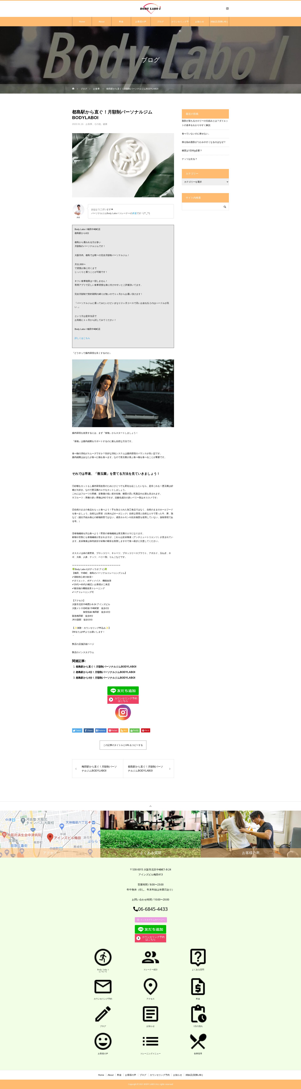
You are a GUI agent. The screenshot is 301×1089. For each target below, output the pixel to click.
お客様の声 (140, 21)
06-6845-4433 (153, 909)
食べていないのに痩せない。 (196, 133)
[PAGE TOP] (150, 806)
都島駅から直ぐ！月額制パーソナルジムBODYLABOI (106, 666)
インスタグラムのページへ (152, 919)
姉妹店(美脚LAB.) (219, 21)
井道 (134, 213)
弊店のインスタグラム (83, 652)
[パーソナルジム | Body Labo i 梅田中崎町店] (150, 8)
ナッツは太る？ (189, 158)
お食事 (89, 124)
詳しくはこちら (82, 338)
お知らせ (199, 21)
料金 (121, 21)
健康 (105, 124)
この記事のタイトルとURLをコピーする (123, 745)
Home (82, 21)
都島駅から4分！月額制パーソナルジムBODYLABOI (105, 672)
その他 (97, 124)
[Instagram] (227, 8)
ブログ (160, 21)
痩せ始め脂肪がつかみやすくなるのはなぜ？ (204, 142)
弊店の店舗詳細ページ (83, 644)
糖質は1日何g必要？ (192, 150)
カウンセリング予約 (180, 23)
